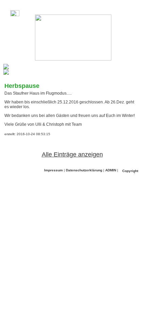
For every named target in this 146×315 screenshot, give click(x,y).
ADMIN (110, 170)
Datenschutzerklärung (84, 170)
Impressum (53, 170)
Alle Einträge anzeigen (72, 154)
